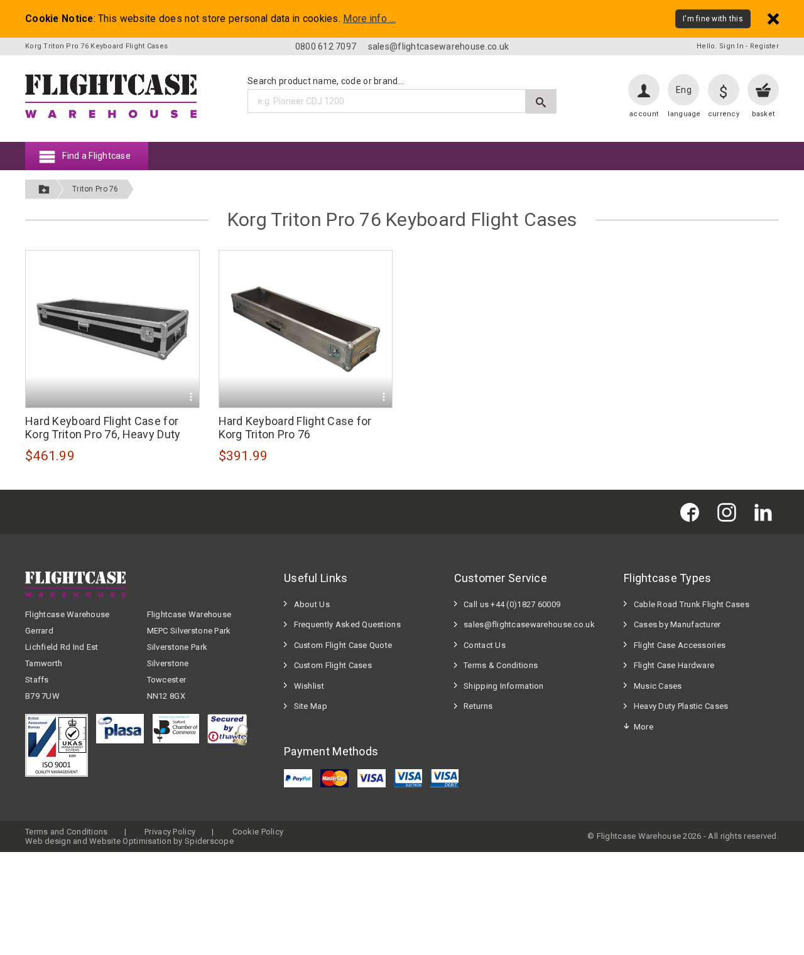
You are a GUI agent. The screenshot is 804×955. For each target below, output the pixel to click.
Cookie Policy (258, 831)
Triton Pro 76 (95, 189)
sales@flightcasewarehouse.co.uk (438, 46)
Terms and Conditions (66, 831)
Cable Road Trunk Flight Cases (691, 604)
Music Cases (658, 686)
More (643, 726)
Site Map (310, 706)
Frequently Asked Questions (347, 624)
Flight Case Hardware (674, 665)
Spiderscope (209, 841)
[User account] (644, 89)
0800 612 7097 (326, 46)
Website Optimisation (130, 841)
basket (763, 114)
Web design (48, 841)
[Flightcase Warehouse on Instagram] (729, 511)
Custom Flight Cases (333, 665)
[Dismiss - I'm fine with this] (773, 18)
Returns (478, 706)
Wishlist (309, 686)
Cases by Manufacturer (677, 624)
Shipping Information (504, 686)
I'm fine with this (713, 18)
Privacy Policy (169, 831)
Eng (684, 90)
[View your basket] (763, 89)
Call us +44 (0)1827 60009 (512, 604)
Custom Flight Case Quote (343, 645)
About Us (312, 604)
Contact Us (485, 645)
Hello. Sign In (720, 46)
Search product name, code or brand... (325, 81)
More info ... (369, 18)
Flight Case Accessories (679, 645)
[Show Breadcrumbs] (44, 189)
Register (764, 46)
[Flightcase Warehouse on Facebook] (692, 511)
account (643, 114)
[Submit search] (541, 101)
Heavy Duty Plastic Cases (681, 706)
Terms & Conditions (501, 665)
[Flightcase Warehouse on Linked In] (766, 511)
